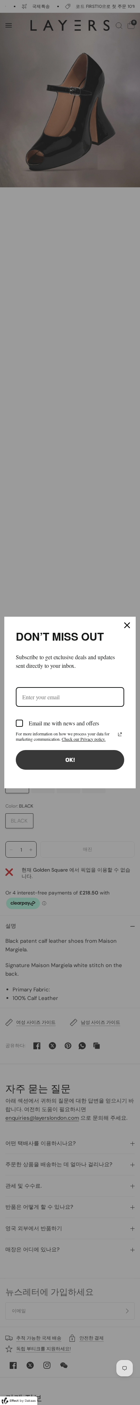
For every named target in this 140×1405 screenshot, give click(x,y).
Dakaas (30, 1401)
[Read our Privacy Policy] (120, 734)
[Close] (127, 625)
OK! (70, 759)
